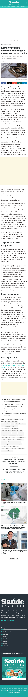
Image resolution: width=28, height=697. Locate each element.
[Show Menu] (2, 3)
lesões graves (10, 439)
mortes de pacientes (7, 444)
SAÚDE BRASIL (8, 44)
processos (15, 446)
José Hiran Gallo (21, 437)
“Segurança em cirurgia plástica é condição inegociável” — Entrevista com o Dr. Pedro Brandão (14, 552)
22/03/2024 (3, 61)
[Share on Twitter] (9, 83)
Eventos (14, 6)
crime (21, 430)
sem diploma (21, 448)
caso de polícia (6, 423)
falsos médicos (6, 437)
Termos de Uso (16, 692)
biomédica (14, 421)
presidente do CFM (6, 446)
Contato (22, 6)
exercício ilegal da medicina (16, 435)
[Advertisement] (14, 23)
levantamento (19, 439)
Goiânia (13, 437)
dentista (14, 432)
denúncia (20, 432)
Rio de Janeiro (5, 448)
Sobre (18, 6)
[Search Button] (26, 3)
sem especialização (7, 450)
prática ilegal (17, 444)
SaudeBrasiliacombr (7, 620)
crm (3, 432)
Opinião (10, 6)
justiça (3, 439)
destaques (4, 435)
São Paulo (13, 448)
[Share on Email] (14, 83)
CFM (12, 423)
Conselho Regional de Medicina (10, 428)
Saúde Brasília (7, 632)
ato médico (7, 421)
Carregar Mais (14, 558)
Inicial (1, 6)
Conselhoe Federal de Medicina (10, 430)
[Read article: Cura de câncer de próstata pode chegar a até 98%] (14, 492)
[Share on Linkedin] (24, 83)
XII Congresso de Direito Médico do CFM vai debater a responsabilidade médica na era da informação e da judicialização (13, 527)
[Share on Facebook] (3, 83)
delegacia (8, 432)
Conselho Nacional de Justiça (9, 426)
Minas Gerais (11, 441)
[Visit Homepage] (14, 3)
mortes (18, 441)
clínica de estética (20, 423)
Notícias (6, 6)
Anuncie (26, 6)
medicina (4, 441)
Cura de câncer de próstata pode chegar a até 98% (13, 503)
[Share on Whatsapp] (19, 83)
